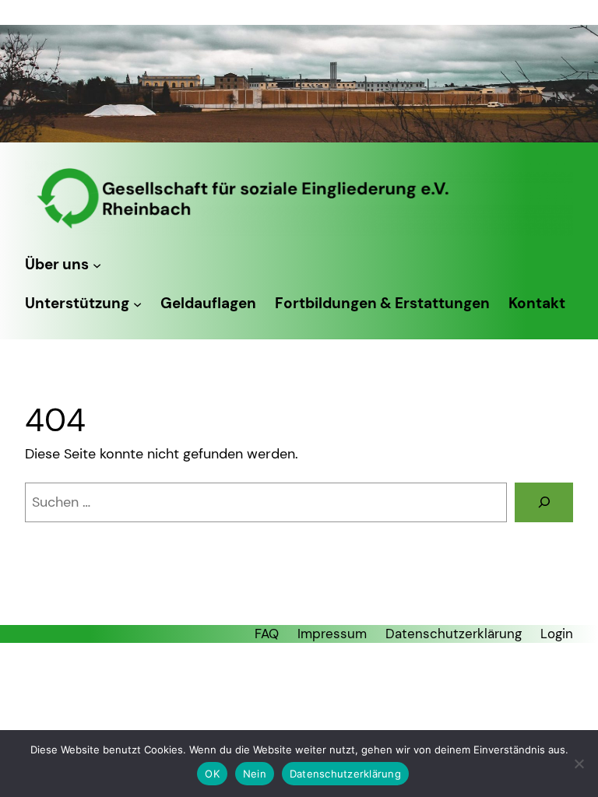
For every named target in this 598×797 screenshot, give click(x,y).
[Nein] (578, 763)
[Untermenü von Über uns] (97, 265)
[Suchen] (544, 502)
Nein (254, 773)
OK (212, 773)
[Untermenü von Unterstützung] (137, 304)
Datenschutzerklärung (345, 773)
